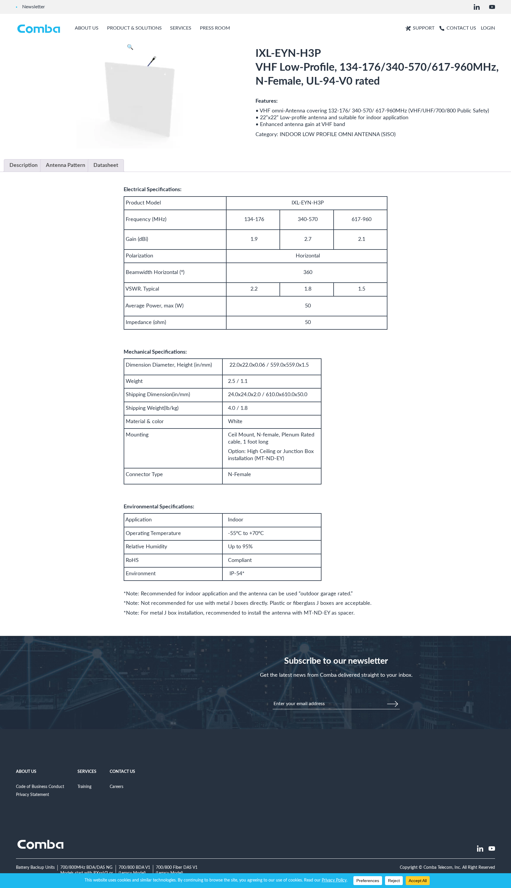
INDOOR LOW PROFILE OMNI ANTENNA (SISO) (338, 134)
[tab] (23, 165)
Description (23, 165)
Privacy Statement (32, 794)
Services (86, 771)
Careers (116, 786)
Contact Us (122, 771)
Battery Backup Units (35, 867)
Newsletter (33, 6)
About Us (26, 771)
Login (488, 28)
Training (84, 786)
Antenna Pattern (65, 165)
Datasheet (105, 165)
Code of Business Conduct (40, 786)
